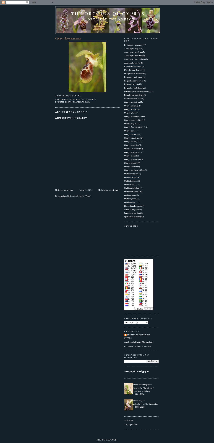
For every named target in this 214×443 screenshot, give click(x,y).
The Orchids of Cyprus (108, 14)
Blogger (111, 439)
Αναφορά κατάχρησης (136, 371)
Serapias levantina (132, 213)
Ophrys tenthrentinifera (134, 170)
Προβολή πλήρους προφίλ (137, 346)
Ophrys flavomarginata (77, 102)
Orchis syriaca (130, 198)
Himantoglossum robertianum (136, 91)
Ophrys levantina (131, 148)
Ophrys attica (130, 112)
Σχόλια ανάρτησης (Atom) (79, 196)
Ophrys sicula (130, 166)
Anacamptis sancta (132, 62)
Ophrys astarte (130, 109)
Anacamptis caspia (132, 48)
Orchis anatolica (131, 173)
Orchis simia (129, 195)
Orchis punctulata (131, 188)
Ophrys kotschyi (131, 141)
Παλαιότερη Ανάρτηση (109, 190)
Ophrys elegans (130, 123)
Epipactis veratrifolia (133, 87)
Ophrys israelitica (131, 138)
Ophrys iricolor (130, 134)
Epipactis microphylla (133, 80)
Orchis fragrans (130, 180)
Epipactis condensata (133, 77)
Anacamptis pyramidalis (134, 59)
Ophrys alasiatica (131, 102)
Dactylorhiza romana (133, 73)
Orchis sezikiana (131, 191)
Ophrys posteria (131, 163)
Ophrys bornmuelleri (133, 116)
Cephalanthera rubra (132, 66)
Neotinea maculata (132, 98)
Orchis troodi (129, 202)
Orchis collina (130, 177)
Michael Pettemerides (138, 335)
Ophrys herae (129, 130)
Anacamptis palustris (133, 55)
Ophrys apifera (130, 105)
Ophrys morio (130, 155)
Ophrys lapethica (131, 145)
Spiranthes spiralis (132, 216)
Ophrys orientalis (131, 159)
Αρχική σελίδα (85, 190)
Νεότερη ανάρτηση (64, 190)
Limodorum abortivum (134, 95)
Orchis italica (130, 184)
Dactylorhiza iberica (132, 69)
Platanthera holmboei (133, 205)
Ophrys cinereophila (132, 120)
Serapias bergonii (131, 209)
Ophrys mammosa (131, 152)
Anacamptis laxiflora (133, 52)
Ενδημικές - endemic (133, 44)
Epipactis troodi (131, 84)
